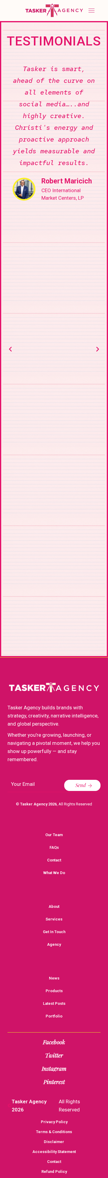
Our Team (54, 835)
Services (54, 919)
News (54, 978)
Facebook (54, 1042)
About (54, 906)
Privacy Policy (54, 1122)
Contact (54, 860)
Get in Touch (54, 932)
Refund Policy (54, 1171)
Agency (54, 944)
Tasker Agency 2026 (38, 804)
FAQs (54, 847)
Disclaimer (54, 1142)
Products (54, 991)
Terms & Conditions (54, 1132)
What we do (54, 872)
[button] (10, 349)
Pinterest (54, 1082)
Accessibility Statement (54, 1152)
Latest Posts (54, 1003)
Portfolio (54, 1016)
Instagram (54, 1068)
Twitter (54, 1055)
